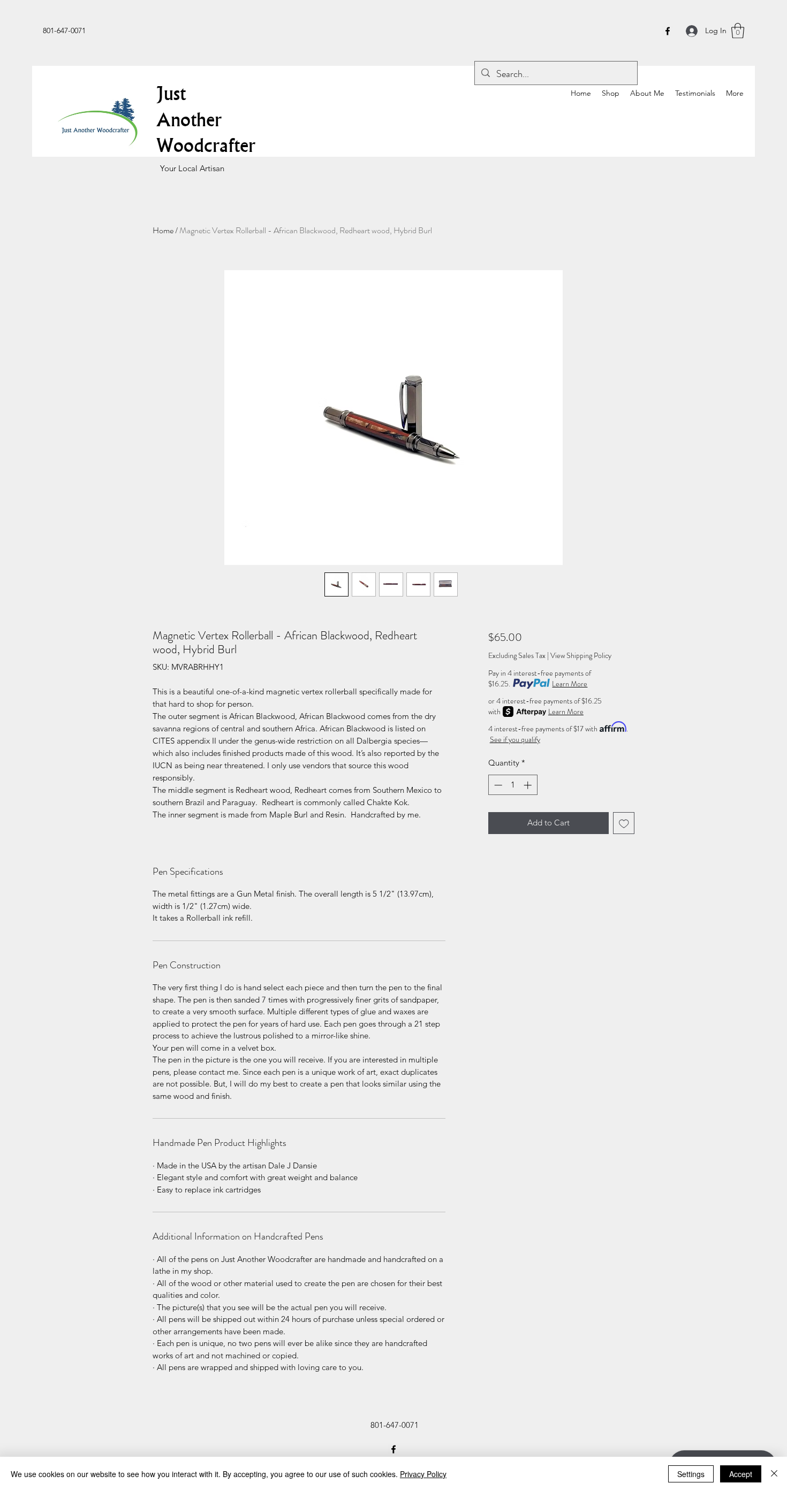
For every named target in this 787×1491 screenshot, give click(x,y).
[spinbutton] (512, 785)
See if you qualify (515, 739)
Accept (740, 1474)
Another (189, 119)
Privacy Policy (423, 1474)
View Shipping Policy (580, 656)
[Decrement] (497, 785)
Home (163, 230)
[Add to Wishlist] (624, 823)
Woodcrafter (205, 145)
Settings (691, 1474)
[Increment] (528, 785)
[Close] (774, 1473)
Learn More (569, 683)
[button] (737, 31)
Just (171, 93)
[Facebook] (667, 31)
